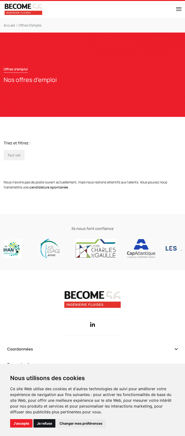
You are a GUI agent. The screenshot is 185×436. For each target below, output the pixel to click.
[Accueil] (23, 9)
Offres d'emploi (30, 25)
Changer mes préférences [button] (80, 423)
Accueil (10, 25)
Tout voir (14, 155)
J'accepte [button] (21, 423)
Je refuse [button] (44, 423)
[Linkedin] (92, 325)
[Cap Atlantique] (136, 248)
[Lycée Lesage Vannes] (45, 248)
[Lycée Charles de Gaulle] (91, 248)
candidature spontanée (48, 187)
